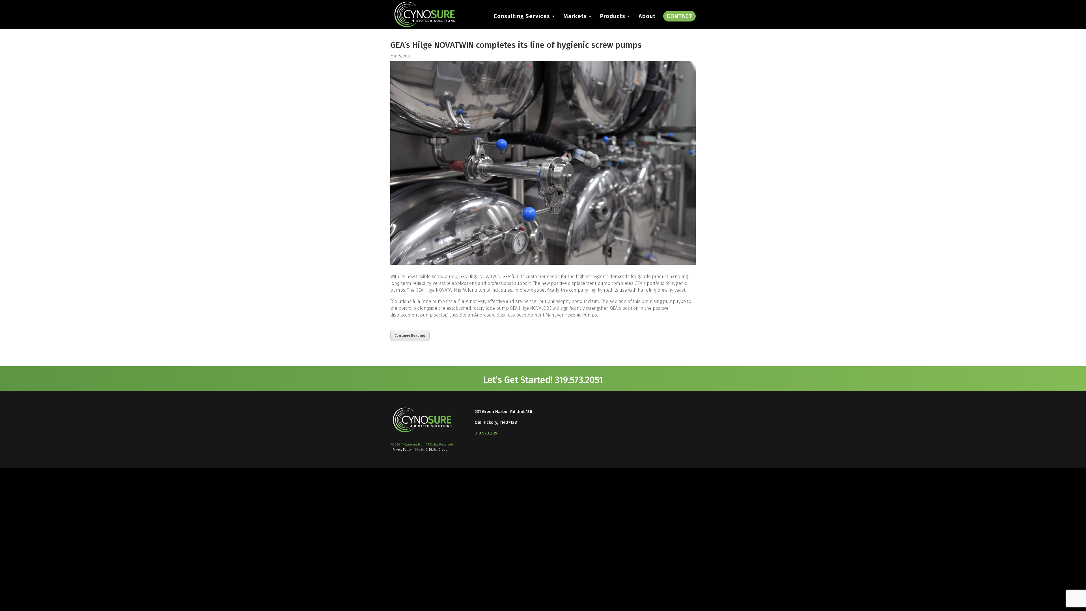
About (647, 17)
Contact (679, 16)
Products (612, 17)
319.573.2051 (487, 433)
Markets (575, 17)
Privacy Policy (402, 449)
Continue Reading (410, 335)
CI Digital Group (436, 449)
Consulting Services (522, 17)
